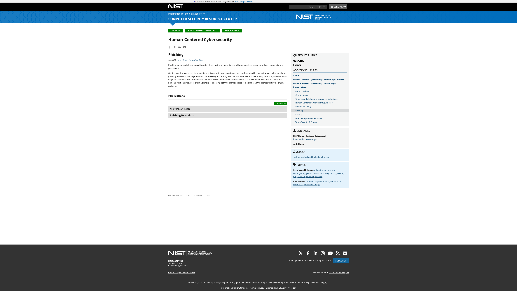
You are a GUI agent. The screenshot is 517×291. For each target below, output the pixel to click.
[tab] (227, 109)
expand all (281, 103)
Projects (176, 30)
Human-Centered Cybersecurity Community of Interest (318, 79)
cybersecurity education (317, 181)
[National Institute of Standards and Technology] (190, 253)
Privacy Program (221, 282)
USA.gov (282, 288)
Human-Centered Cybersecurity (202, 30)
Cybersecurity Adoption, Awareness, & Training (316, 99)
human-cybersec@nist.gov (305, 139)
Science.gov (271, 288)
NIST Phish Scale (180, 109)
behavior (331, 170)
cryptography (299, 173)
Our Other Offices (187, 272)
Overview (298, 61)
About (296, 75)
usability (319, 176)
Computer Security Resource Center (202, 18)
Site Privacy (193, 282)
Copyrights (235, 282)
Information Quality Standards (234, 288)
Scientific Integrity (319, 282)
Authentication (302, 91)
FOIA (286, 282)
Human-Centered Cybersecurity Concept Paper (314, 83)
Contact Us (173, 272)
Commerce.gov (257, 288)
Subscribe (340, 260)
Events (297, 65)
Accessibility (206, 282)
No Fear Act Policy (274, 282)
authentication (319, 170)
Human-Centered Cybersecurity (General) (314, 102)
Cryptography (301, 95)
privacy (333, 173)
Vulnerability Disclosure (253, 282)
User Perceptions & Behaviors (308, 118)
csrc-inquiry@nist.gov (339, 272)
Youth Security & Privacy (306, 122)
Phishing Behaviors (182, 115)
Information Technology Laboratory (186, 13)
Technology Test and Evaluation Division (311, 157)
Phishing (299, 110)
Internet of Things (303, 106)
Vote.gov (292, 288)
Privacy (298, 114)
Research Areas (232, 30)
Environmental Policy (299, 282)
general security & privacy (317, 173)
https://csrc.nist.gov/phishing (190, 60)
